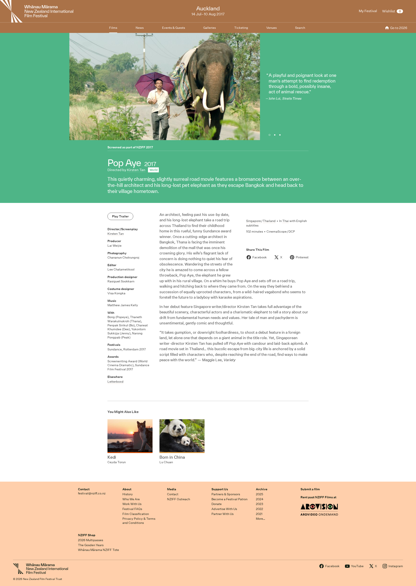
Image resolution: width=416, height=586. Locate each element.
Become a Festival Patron (229, 499)
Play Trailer (120, 216)
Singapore (253, 221)
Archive (261, 489)
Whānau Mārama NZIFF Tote (98, 550)
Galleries (209, 28)
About (126, 489)
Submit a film (310, 489)
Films (113, 28)
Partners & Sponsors (225, 494)
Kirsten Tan (136, 170)
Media (171, 489)
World (154, 170)
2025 (259, 494)
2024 (259, 499)
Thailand (269, 221)
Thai (285, 221)
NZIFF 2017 (144, 147)
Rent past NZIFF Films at (318, 497)
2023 (259, 504)
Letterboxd (115, 382)
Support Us (219, 489)
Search (300, 28)
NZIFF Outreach (178, 499)
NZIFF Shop (86, 535)
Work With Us (131, 504)
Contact (83, 489)
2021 (259, 514)
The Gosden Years (91, 545)
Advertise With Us (224, 509)
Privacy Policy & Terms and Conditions (138, 521)
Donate (216, 504)
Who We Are (131, 499)
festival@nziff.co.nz (92, 493)
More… (260, 519)
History (127, 494)
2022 (259, 509)
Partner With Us (222, 514)
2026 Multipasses (90, 540)
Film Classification (135, 514)
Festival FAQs (132, 509)
